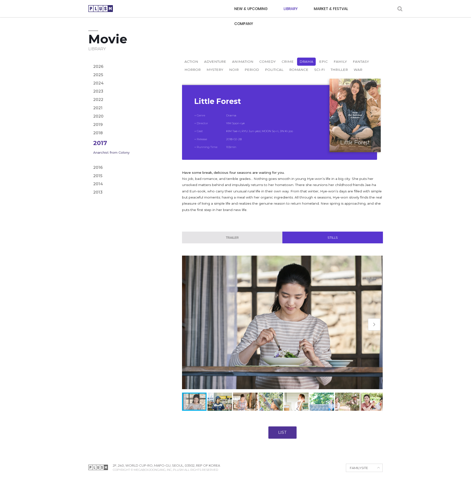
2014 (98, 184)
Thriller (339, 70)
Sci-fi (319, 70)
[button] (374, 324)
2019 (98, 124)
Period (252, 70)
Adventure (215, 61)
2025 (98, 75)
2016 (98, 167)
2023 (98, 91)
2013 (98, 192)
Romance (298, 70)
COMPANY (243, 23)
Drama (306, 61)
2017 (100, 143)
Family (340, 61)
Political (274, 70)
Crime (288, 61)
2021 (98, 108)
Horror (192, 70)
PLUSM (100, 8)
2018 (98, 133)
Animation (242, 61)
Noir (234, 70)
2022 (98, 99)
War (358, 70)
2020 (98, 116)
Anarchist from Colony (111, 152)
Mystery (215, 70)
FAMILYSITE (359, 468)
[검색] (399, 9)
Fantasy (361, 61)
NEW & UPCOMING (251, 8)
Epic (323, 61)
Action (191, 61)
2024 (98, 83)
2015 (98, 176)
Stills (332, 237)
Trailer (232, 237)
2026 (98, 66)
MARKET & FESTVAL (331, 8)
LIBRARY (291, 8)
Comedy (267, 61)
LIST (282, 432)
